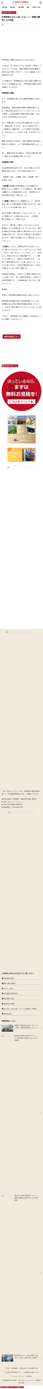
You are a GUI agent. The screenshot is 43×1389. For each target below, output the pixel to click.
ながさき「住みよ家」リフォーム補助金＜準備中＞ (21, 1009)
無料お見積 (7, 1014)
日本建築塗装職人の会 (16, 794)
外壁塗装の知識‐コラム (9, 12)
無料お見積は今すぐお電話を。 (12, 1387)
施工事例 (21, 7)
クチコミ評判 (8, 988)
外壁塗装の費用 (9, 1004)
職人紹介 (12, 7)
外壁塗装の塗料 (9, 978)
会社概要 (15, 1368)
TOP (7, 1368)
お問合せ (29, 1376)
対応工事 (4, 7)
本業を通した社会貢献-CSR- (29, 1368)
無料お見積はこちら (11, 336)
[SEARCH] (40, 2)
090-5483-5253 (17, 807)
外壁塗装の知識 (9, 998)
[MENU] (2, 2)
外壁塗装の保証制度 (10, 993)
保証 (28, 7)
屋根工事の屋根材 (10, 983)
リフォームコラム (18, 1376)
